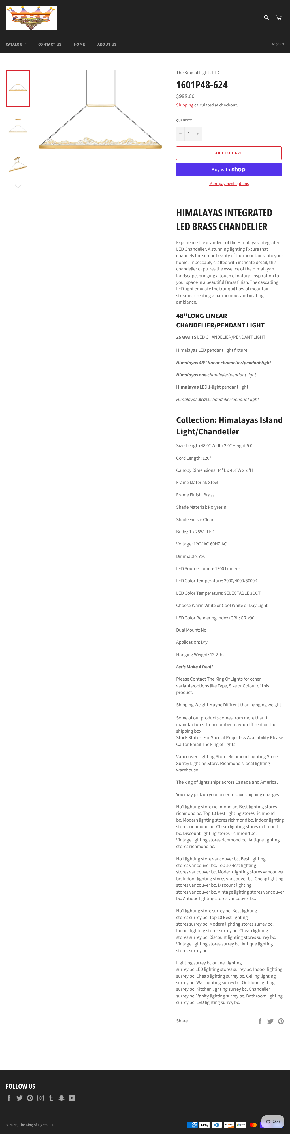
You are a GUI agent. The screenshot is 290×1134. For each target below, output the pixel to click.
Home (79, 44)
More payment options (229, 184)
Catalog (15, 44)
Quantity (184, 120)
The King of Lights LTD (36, 1124)
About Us (107, 44)
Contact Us (50, 44)
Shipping (184, 105)
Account (278, 44)
